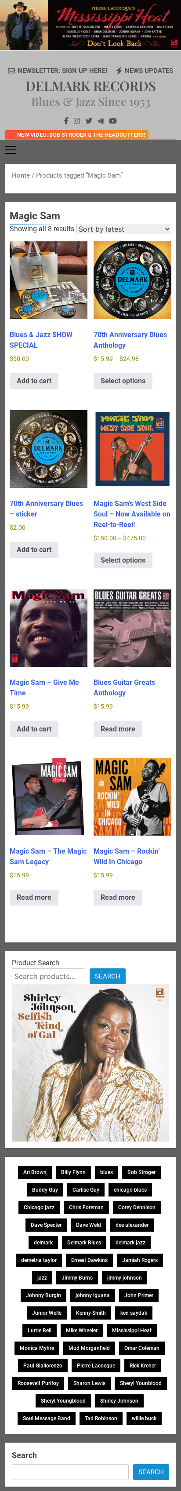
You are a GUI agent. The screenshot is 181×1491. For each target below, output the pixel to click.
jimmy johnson (124, 1278)
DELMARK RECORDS (90, 86)
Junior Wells (47, 1313)
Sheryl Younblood (141, 1383)
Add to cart (34, 381)
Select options (123, 381)
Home (21, 175)
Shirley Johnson (119, 1401)
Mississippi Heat (132, 1330)
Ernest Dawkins (89, 1260)
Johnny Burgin (43, 1295)
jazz (42, 1278)
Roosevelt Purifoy (38, 1383)
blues (106, 1172)
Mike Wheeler (82, 1330)
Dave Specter (46, 1225)
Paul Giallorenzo (42, 1366)
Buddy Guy (45, 1190)
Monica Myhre (37, 1348)
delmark (43, 1243)
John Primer (138, 1295)
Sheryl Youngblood (63, 1401)
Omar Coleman (141, 1348)
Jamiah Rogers (140, 1260)
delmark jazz (130, 1243)
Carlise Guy (85, 1190)
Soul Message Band (46, 1418)
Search (107, 976)
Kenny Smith (91, 1313)
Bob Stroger (141, 1172)
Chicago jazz (39, 1207)
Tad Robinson (101, 1418)
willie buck (144, 1418)
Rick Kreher (143, 1366)
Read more (118, 729)
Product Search (35, 963)
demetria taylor (39, 1260)
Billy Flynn (73, 1172)
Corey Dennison (137, 1207)
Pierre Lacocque (96, 1366)
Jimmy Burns (77, 1278)
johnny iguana (93, 1295)
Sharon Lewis (89, 1383)
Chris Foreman (86, 1207)
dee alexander (132, 1225)
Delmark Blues (84, 1243)
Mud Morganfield (89, 1348)
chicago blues (130, 1190)
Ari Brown (35, 1172)
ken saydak (133, 1313)
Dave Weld (88, 1225)
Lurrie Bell (39, 1330)
